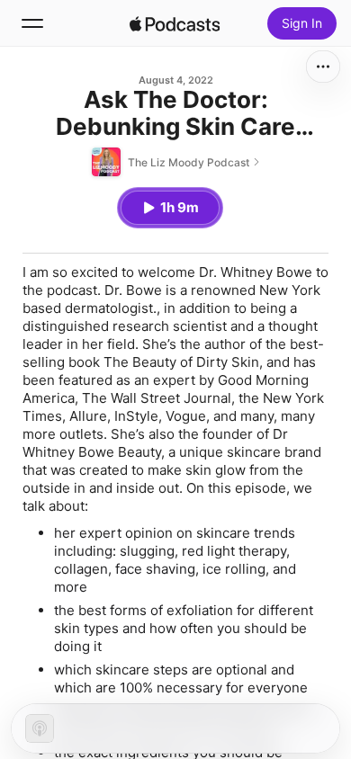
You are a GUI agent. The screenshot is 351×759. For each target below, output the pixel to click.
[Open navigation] (32, 23)
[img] (174, 23)
